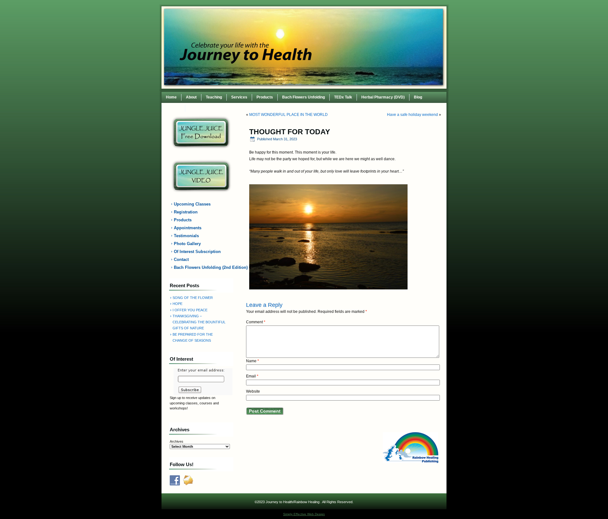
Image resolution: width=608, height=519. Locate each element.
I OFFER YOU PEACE (190, 310)
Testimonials (186, 235)
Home (171, 97)
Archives (176, 441)
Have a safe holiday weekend (412, 114)
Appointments (187, 227)
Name (252, 361)
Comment (255, 322)
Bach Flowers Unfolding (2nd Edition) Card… (205, 267)
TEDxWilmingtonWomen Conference (222, 108)
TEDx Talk (343, 97)
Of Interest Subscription (197, 251)
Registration (186, 212)
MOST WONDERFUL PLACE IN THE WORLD (288, 114)
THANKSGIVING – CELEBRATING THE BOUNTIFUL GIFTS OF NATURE (199, 322)
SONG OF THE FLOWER (193, 298)
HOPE (177, 304)
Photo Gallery (187, 243)
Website (253, 391)
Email (252, 376)
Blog (418, 97)
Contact (173, 108)
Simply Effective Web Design (304, 514)
